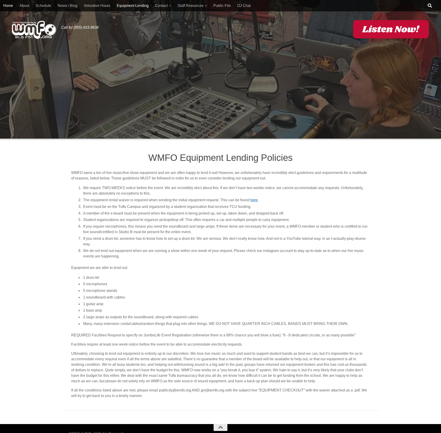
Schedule (43, 6)
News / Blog (67, 6)
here (254, 200)
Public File (222, 6)
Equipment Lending (133, 6)
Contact (161, 6)
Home (8, 6)
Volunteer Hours (97, 6)
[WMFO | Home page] (34, 30)
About (24, 6)
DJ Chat (244, 6)
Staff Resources (191, 6)
